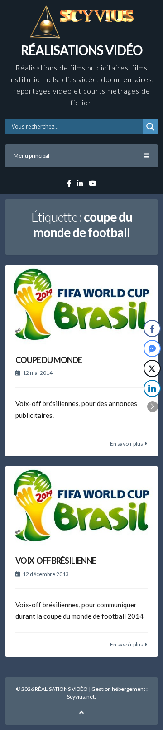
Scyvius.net (81, 696)
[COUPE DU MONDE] (81, 305)
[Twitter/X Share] (152, 368)
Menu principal (31, 155)
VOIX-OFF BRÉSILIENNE (55, 561)
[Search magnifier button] (150, 126)
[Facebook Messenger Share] (152, 348)
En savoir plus (126, 443)
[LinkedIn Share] (152, 388)
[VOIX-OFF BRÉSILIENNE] (81, 506)
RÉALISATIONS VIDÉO (81, 50)
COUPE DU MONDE (48, 360)
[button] (152, 406)
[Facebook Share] (152, 328)
